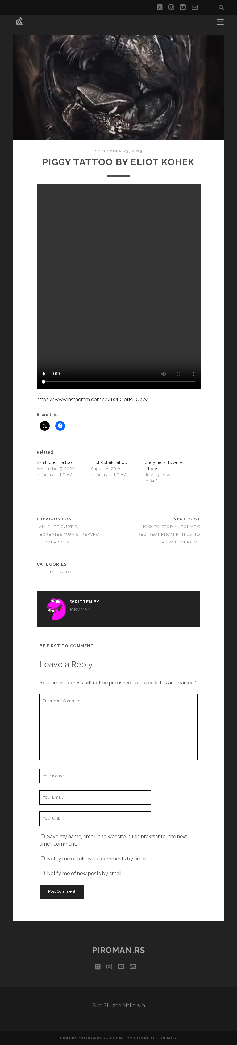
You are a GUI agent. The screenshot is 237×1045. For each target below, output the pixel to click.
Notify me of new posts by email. (85, 873)
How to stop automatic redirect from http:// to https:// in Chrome (169, 534)
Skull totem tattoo (54, 462)
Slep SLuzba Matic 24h (118, 1005)
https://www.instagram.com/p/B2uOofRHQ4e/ (93, 399)
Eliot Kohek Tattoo (109, 462)
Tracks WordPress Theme (92, 1038)
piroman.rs (118, 950)
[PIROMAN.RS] (19, 24)
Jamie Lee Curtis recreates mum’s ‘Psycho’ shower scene (69, 534)
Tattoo (66, 572)
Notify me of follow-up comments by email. (97, 859)
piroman (80, 609)
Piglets (46, 572)
